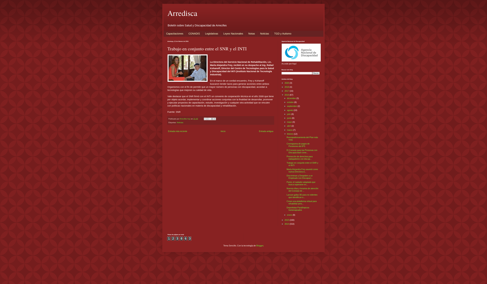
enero (290, 215)
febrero (290, 134)
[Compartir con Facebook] (212, 119)
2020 (287, 83)
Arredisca (182, 13)
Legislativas (211, 33)
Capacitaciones (174, 33)
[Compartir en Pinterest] (214, 119)
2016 (287, 95)
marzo (290, 130)
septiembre (292, 106)
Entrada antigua (266, 131)
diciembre (291, 98)
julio (289, 114)
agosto (290, 110)
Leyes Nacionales (233, 33)
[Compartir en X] (210, 119)
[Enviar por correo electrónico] (205, 119)
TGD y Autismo (282, 33)
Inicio (223, 131)
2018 (287, 87)
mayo (289, 122)
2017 (287, 91)
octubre (290, 102)
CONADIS (194, 33)
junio (289, 118)
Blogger (259, 246)
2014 (287, 224)
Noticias (264, 33)
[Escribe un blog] (207, 119)
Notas (251, 33)
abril (289, 126)
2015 (287, 220)
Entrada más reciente (177, 131)
